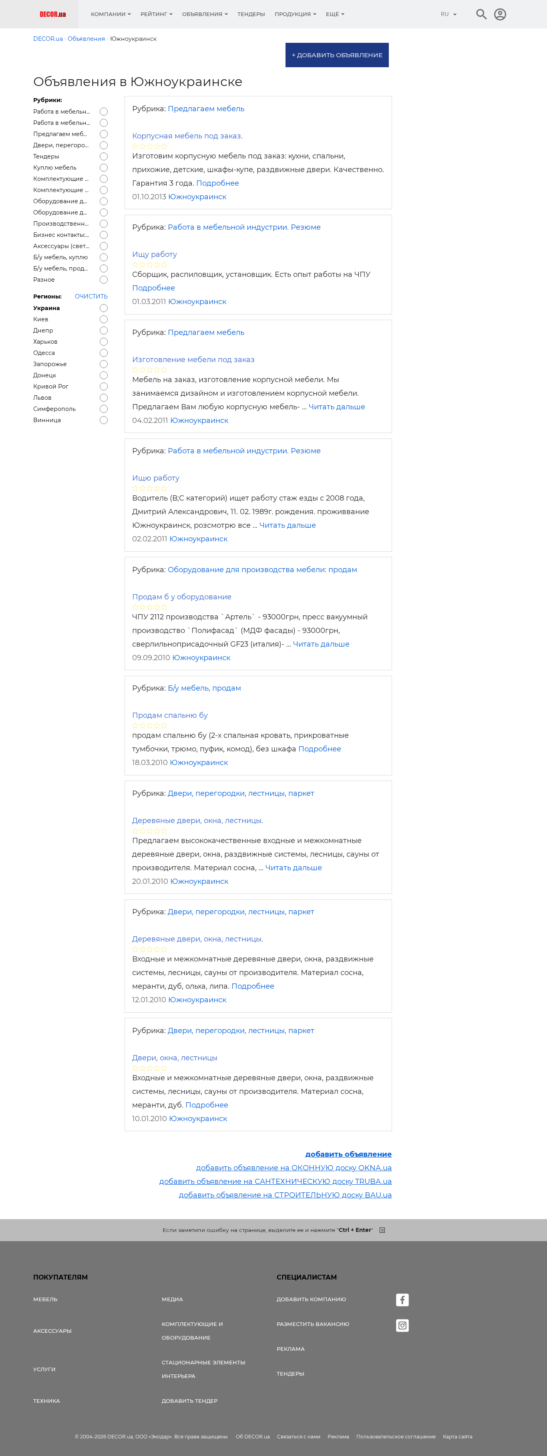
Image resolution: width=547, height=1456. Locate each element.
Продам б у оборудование (181, 597)
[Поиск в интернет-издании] (482, 14)
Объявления (202, 14)
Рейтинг (154, 14)
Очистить (91, 296)
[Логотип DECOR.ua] (59, 14)
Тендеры (251, 14)
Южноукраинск (197, 196)
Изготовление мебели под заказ (193, 359)
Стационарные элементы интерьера (203, 1369)
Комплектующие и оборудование (192, 1331)
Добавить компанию (311, 1299)
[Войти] (500, 14)
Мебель (45, 1299)
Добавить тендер (189, 1401)
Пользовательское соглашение (396, 1437)
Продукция (293, 14)
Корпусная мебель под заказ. (187, 136)
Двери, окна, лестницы (174, 1057)
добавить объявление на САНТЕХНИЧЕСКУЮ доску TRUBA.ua (275, 1181)
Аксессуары (52, 1331)
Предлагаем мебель (206, 108)
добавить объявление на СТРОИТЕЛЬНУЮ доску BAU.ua (285, 1195)
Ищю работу (155, 478)
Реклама (291, 1349)
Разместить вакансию (313, 1324)
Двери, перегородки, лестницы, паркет (241, 793)
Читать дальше (337, 407)
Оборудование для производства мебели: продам (262, 569)
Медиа (172, 1299)
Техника (46, 1401)
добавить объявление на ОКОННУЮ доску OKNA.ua (294, 1168)
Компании (108, 14)
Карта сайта (458, 1437)
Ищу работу (154, 254)
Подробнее (217, 183)
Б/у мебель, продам (204, 688)
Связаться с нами (298, 1437)
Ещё (332, 14)
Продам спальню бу (170, 715)
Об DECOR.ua (253, 1437)
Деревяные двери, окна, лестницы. (197, 820)
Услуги (44, 1369)
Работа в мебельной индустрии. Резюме (244, 227)
